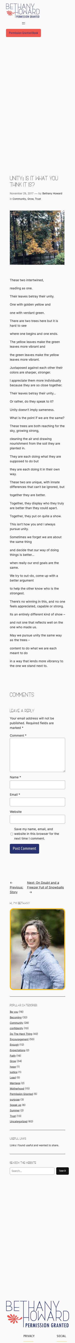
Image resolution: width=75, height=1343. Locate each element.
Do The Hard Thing (21, 1033)
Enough (14, 1044)
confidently (16, 1028)
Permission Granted (21, 1093)
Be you (14, 1011)
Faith (13, 1055)
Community (19, 198)
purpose (15, 1099)
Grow (30, 198)
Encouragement (19, 1039)
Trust (38, 198)
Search (62, 1170)
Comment (18, 735)
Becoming (16, 1017)
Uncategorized (18, 1121)
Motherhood (17, 1088)
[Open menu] (23, 23)
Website (16, 812)
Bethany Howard (52, 193)
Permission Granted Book (23, 33)
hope (13, 1066)
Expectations (17, 1050)
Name (15, 777)
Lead (13, 1077)
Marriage (15, 1083)
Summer (15, 1110)
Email (15, 794)
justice (13, 1072)
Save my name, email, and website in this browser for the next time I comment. (36, 833)
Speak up (15, 1104)
